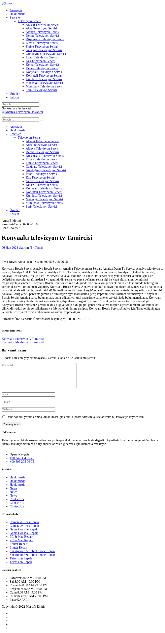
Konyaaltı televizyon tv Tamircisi (23, 338)
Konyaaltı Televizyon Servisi (44, 72)
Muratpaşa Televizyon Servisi (44, 86)
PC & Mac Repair (21, 536)
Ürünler (15, 93)
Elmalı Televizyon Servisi (42, 43)
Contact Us (17, 499)
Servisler (15, 17)
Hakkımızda (17, 14)
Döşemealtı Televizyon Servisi (45, 39)
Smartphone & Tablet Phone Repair (32, 551)
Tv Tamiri (36, 247)
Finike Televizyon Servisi (42, 46)
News (13, 488)
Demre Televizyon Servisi (42, 35)
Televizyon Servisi (29, 21)
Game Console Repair (24, 529)
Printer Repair (18, 544)
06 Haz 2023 (10, 247)
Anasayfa (16, 10)
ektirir (22, 247)
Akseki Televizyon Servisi (42, 24)
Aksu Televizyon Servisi (41, 28)
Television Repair (21, 558)
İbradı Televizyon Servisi (42, 57)
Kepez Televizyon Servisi (42, 68)
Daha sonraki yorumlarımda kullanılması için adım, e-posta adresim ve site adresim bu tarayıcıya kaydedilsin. (75, 417)
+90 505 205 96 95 (22, 461)
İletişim (14, 97)
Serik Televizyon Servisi (41, 90)
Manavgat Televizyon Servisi (44, 82)
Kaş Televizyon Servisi (40, 61)
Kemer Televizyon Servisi (42, 64)
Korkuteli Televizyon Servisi (44, 75)
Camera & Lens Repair (24, 522)
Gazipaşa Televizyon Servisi (44, 50)
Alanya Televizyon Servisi (42, 32)
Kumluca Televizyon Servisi (44, 79)
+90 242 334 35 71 (22, 458)
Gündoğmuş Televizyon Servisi (46, 53)
